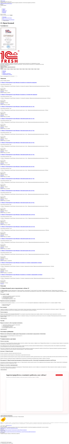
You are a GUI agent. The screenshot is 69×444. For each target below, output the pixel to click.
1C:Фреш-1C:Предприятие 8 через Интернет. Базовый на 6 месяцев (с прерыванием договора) (21, 262)
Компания (4, 12)
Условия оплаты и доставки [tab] (7, 74)
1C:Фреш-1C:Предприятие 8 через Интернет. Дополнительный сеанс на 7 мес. (17, 178)
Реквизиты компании (7, 429)
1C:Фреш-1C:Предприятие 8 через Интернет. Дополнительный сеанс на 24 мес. (17, 250)
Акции (3, 9)
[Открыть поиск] (0, 6)
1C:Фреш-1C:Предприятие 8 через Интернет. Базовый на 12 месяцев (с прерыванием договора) (21, 274)
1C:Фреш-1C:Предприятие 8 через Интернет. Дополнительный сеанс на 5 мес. (17, 154)
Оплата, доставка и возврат (5, 431)
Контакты (2, 429)
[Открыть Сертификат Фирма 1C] (8, 38)
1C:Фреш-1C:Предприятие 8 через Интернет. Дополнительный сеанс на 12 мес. (17, 238)
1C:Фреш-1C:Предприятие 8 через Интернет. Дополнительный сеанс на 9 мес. (17, 202)
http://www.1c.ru (9, 425)
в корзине (2, 91)
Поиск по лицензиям (4, 76)
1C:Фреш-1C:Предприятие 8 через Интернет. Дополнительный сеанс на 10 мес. (17, 214)
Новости (3, 8)
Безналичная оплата (13, 431)
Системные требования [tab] (6, 73)
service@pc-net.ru (9, 3)
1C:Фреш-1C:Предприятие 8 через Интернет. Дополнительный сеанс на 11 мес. (17, 226)
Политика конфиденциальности (30, 431)
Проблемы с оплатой (20, 431)
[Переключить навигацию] (0, 7)
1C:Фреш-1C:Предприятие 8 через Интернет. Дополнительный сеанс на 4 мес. (17, 142)
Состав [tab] (3, 72)
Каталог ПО (4, 10)
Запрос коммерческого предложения (6, 415)
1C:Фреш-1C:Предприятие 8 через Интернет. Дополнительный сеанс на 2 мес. (17, 118)
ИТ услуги (4, 11)
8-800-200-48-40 (3, 3)
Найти (11, 15)
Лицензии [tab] (4, 70)
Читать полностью (3, 318)
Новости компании (23, 429)
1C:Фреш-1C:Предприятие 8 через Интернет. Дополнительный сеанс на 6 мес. (17, 166)
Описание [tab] (4, 71)
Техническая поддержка (16, 429)
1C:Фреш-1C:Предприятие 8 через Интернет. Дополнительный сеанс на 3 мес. (17, 130)
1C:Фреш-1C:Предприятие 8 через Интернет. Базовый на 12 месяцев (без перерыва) (18, 94)
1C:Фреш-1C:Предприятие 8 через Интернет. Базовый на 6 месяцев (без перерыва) (18, 82)
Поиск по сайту (3, 14)
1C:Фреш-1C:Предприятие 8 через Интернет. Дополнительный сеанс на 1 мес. (17, 106)
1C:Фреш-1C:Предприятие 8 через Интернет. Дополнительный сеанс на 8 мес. (17, 190)
